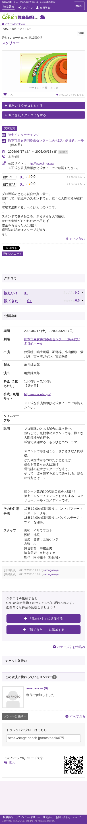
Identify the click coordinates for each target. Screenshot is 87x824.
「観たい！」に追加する (46, 618)
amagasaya (51, 570)
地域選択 (8, 7)
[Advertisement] (43, 799)
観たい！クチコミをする (25, 105)
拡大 (12, 762)
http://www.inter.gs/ (41, 163)
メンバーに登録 (13, 716)
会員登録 (45, 7)
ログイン (27, 7)
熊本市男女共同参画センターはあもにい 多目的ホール (46, 140)
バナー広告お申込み (15, 24)
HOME (5, 29)
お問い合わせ (63, 817)
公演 (14, 29)
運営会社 (48, 817)
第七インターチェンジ (23, 135)
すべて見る (77, 716)
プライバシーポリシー (28, 817)
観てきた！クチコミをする (27, 115)
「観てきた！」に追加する (45, 629)
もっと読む (77, 239)
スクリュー (11, 43)
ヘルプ (77, 817)
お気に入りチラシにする (71, 94)
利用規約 (8, 817)
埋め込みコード (12, 253)
